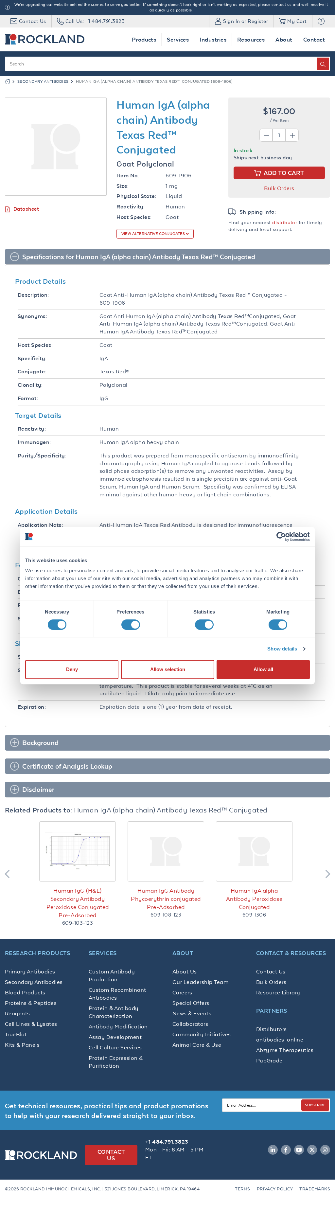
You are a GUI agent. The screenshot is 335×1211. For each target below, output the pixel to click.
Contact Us (271, 971)
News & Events (191, 1013)
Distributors (271, 1029)
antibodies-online (279, 1039)
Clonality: (30, 385)
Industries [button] (213, 39)
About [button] (283, 39)
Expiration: (32, 707)
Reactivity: (130, 207)
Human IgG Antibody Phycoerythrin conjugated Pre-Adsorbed (166, 898)
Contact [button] (314, 39)
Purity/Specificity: (42, 456)
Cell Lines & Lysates (31, 1024)
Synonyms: (32, 316)
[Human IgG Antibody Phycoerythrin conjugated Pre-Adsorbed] (166, 851)
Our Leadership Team (200, 982)
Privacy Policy (275, 1188)
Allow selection (167, 669)
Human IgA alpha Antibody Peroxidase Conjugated (254, 898)
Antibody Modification (118, 1026)
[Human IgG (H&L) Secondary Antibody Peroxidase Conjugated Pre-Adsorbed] (77, 851)
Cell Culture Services (115, 1047)
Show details (282, 648)
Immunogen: (34, 442)
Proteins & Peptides (31, 1003)
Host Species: (133, 217)
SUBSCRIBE (315, 1105)
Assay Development (115, 1037)
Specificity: (32, 358)
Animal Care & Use (196, 1045)
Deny (72, 669)
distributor (284, 222)
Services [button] (178, 39)
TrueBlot (16, 1034)
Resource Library (278, 992)
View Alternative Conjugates (153, 233)
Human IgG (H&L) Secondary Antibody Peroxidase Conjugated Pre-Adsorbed (77, 902)
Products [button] (144, 39)
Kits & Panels (22, 1045)
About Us (184, 971)
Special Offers (190, 1003)
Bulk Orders (279, 188)
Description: (33, 295)
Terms (242, 1188)
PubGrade (269, 1060)
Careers (182, 992)
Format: (28, 398)
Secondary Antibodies (43, 81)
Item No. (127, 175)
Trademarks (314, 1188)
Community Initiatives (201, 1034)
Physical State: (136, 196)
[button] (321, 21)
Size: (122, 186)
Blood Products (25, 992)
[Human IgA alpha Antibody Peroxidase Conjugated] (254, 851)
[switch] (130, 624)
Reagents (17, 1013)
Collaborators (190, 1024)
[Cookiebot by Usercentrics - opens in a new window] (281, 537)
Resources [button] (251, 39)
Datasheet (26, 209)
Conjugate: (32, 371)
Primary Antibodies (30, 971)
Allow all (263, 669)
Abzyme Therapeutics (284, 1050)
